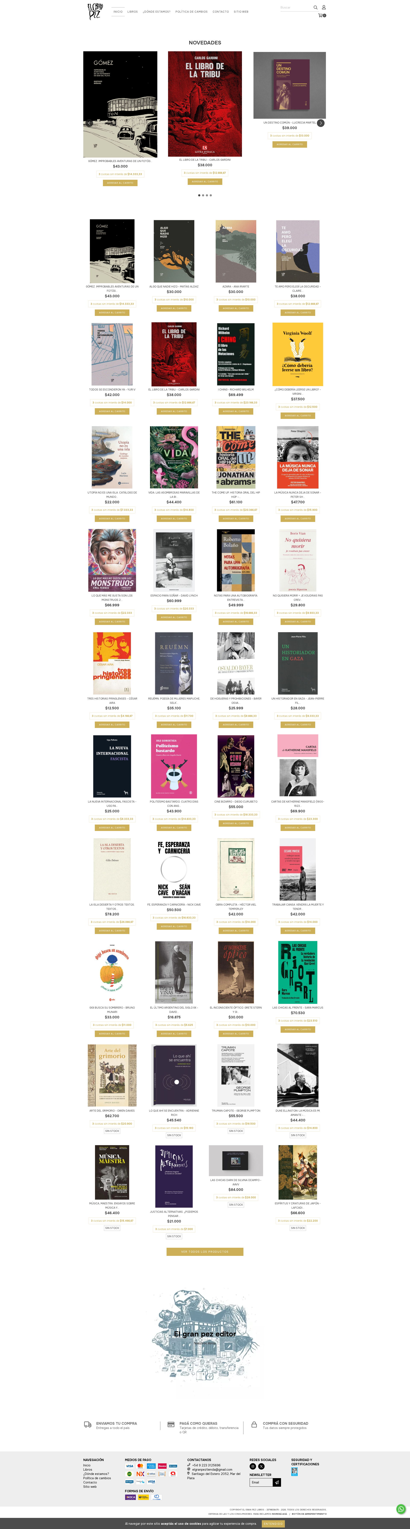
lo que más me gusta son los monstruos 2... (112, 598)
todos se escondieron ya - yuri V (112, 389)
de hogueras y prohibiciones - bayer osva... (236, 701)
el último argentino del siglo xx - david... (174, 1010)
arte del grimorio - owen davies (112, 1110)
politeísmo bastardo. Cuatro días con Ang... (174, 804)
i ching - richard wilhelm (236, 389)
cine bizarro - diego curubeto (235, 801)
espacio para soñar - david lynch (174, 595)
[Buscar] (315, 8)
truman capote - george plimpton (236, 1110)
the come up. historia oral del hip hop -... (236, 495)
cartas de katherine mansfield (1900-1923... (297, 804)
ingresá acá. (279, 1514)
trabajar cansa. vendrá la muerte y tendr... (298, 907)
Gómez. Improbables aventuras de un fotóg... (120, 161)
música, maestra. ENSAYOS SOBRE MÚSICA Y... (112, 1205)
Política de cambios (192, 11)
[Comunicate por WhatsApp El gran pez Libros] (401, 1509)
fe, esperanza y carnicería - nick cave (174, 904)
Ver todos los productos (205, 1252)
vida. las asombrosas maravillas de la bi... (174, 495)
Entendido (273, 1524)
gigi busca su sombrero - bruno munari (112, 1010)
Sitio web (241, 11)
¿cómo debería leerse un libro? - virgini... (298, 392)
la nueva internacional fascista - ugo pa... (112, 804)
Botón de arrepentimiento (309, 1514)
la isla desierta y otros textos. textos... (112, 907)
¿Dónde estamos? (157, 11)
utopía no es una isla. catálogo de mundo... (112, 495)
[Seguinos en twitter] (261, 1466)
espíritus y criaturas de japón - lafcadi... (298, 1205)
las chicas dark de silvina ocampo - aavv (235, 1182)
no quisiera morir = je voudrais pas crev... (298, 598)
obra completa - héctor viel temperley (236, 907)
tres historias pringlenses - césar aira (112, 701)
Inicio (118, 11)
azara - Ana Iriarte (236, 286)
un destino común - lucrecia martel (290, 122)
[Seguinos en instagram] (253, 1466)
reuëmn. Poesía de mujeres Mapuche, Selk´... (174, 701)
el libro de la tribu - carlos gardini (205, 160)
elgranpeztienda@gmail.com (212, 1470)
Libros (132, 11)
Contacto (221, 11)
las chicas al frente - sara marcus (297, 1007)
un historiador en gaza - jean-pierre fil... (297, 701)
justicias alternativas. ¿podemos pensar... (174, 1214)
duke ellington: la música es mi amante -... (298, 1113)
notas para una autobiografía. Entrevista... (236, 598)
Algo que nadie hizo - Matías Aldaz (174, 286)
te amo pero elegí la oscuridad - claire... (298, 289)
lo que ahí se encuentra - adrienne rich (174, 1113)
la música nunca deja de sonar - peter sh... (297, 495)
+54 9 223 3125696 (206, 1465)
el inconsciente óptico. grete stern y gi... (236, 1010)
